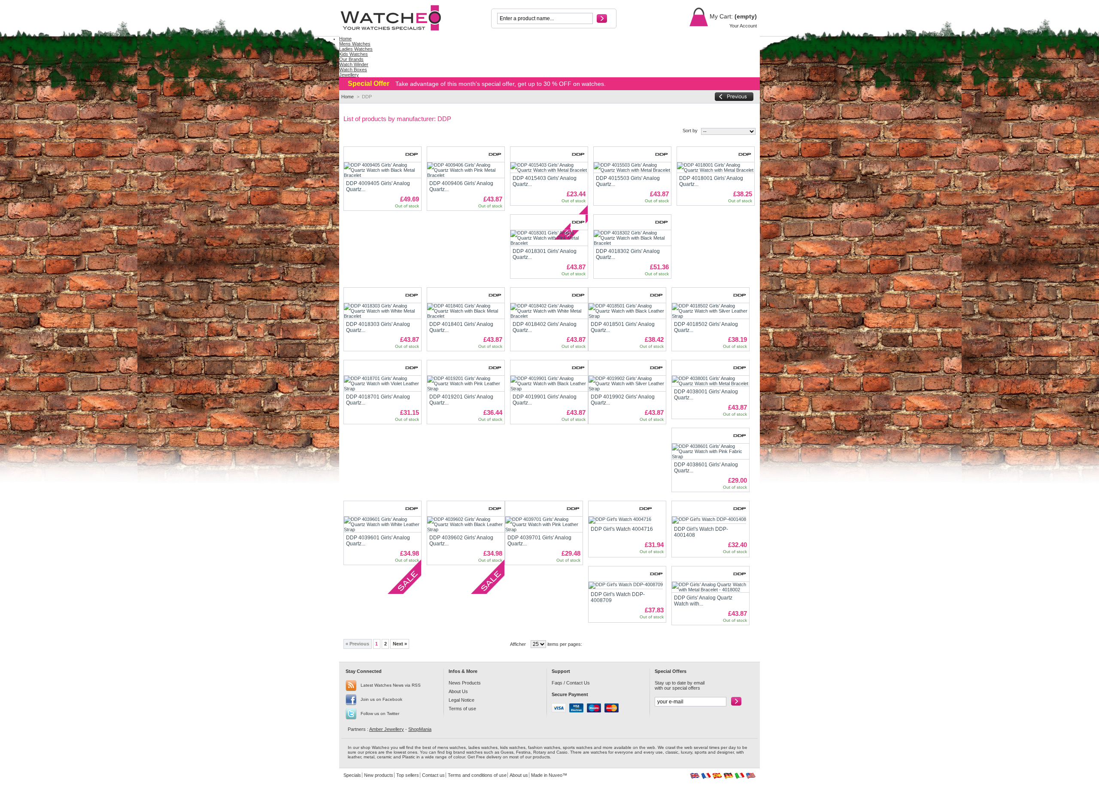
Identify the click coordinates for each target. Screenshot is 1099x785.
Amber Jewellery (386, 729)
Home (347, 96)
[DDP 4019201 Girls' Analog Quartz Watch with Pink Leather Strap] (465, 383)
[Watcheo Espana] (717, 777)
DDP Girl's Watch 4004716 (622, 529)
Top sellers (407, 775)
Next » (400, 643)
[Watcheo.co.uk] (395, 18)
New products (378, 775)
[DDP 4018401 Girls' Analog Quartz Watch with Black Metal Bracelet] (465, 311)
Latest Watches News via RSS (391, 685)
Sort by (690, 130)
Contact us (433, 775)
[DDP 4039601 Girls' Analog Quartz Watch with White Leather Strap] (382, 524)
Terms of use (462, 708)
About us (519, 775)
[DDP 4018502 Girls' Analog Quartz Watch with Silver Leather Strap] (710, 311)
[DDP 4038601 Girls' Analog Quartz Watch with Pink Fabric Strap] (710, 451)
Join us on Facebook (381, 699)
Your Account (743, 25)
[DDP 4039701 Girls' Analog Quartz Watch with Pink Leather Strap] (544, 524)
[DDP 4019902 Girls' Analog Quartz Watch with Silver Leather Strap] (627, 383)
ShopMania (419, 729)
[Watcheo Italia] (739, 777)
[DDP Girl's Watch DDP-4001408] (709, 520)
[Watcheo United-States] (751, 777)
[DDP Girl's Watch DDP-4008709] (626, 585)
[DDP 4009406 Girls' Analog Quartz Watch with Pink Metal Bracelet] (465, 170)
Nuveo (555, 775)
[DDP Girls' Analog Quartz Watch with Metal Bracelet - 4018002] (710, 587)
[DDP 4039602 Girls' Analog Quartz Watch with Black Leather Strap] (465, 524)
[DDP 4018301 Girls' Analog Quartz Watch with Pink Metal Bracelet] (549, 238)
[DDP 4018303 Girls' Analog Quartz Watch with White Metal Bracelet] (382, 311)
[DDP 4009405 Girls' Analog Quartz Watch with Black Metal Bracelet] (382, 170)
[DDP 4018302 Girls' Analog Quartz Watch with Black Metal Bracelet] (632, 238)
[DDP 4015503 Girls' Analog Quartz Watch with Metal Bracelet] (632, 167)
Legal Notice (461, 700)
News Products (465, 682)
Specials (352, 775)
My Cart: (720, 16)
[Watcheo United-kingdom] (695, 777)
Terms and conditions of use (477, 775)
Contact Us (578, 682)
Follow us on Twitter (380, 713)
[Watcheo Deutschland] (728, 777)
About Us (458, 691)
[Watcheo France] (706, 777)
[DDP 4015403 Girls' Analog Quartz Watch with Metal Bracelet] (549, 167)
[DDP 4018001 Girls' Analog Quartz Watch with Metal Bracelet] (715, 167)
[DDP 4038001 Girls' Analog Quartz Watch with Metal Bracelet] (710, 380)
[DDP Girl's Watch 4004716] (620, 520)
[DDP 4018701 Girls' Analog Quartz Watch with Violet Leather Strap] (382, 383)
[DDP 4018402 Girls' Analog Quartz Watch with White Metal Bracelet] (549, 311)
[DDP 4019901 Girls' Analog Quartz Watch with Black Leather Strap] (549, 383)
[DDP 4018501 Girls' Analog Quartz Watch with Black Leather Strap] (627, 311)
